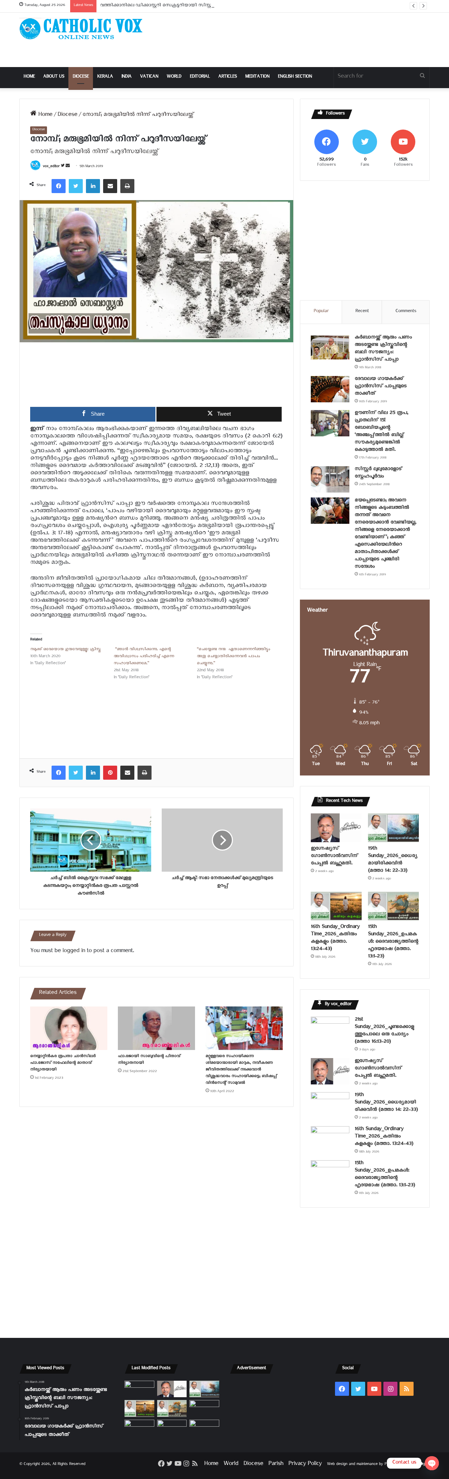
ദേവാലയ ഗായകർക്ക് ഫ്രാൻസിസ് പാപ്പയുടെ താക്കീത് (381, 387)
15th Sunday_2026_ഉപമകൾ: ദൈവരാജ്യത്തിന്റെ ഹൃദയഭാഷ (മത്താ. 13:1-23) (393, 942)
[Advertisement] (295, 40)
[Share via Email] (110, 186)
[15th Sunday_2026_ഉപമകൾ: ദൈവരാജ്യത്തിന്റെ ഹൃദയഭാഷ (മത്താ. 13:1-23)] (393, 906)
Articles (227, 77)
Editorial (200, 77)
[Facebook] (59, 186)
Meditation (257, 77)
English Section (295, 77)
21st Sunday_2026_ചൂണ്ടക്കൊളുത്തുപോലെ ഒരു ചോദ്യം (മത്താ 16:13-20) (384, 1031)
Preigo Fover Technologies (407, 1465)
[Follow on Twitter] (63, 167)
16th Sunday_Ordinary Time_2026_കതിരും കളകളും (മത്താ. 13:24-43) (335, 939)
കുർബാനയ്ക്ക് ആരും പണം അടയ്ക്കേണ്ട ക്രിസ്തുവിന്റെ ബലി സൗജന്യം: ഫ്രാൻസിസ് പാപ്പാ (383, 349)
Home (29, 77)
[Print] (127, 186)
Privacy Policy (305, 1464)
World (174, 77)
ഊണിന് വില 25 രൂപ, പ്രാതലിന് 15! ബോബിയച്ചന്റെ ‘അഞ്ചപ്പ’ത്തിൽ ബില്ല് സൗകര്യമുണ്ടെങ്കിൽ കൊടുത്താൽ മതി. (381, 432)
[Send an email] (68, 167)
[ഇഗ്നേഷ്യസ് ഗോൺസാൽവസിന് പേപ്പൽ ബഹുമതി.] (336, 827)
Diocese (81, 77)
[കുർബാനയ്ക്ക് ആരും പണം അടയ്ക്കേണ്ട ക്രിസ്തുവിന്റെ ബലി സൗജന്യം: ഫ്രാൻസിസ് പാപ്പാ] (330, 348)
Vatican (149, 77)
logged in (73, 952)
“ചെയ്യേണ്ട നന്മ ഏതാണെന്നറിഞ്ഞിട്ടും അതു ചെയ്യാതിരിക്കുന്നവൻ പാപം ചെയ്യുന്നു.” (233, 657)
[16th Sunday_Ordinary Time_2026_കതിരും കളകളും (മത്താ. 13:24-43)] (336, 906)
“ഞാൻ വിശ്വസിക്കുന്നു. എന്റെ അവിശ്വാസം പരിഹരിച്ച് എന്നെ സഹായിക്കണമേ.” (144, 657)
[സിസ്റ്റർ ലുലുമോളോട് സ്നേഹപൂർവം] (330, 479)
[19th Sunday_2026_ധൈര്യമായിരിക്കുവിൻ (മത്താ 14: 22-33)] (393, 827)
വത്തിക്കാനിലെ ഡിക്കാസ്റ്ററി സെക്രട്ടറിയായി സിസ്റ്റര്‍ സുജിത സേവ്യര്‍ (175, 6)
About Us (53, 77)
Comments (405, 312)
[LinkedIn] (93, 186)
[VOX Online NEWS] (84, 28)
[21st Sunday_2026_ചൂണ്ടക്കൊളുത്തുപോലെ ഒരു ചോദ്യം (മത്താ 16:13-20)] (330, 1030)
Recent (362, 312)
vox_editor (51, 167)
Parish (275, 1464)
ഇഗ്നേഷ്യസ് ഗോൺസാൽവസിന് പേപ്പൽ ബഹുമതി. (334, 856)
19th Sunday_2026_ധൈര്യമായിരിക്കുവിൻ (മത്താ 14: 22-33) (392, 860)
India (126, 77)
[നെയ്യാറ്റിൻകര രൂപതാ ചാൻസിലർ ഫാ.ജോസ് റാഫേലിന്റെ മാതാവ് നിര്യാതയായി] (68, 1028)
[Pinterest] (110, 773)
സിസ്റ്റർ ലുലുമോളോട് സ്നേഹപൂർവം (378, 473)
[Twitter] (76, 186)
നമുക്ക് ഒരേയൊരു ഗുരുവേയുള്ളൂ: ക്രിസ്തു (65, 650)
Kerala (105, 77)
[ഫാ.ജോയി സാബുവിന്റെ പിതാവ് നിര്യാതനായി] (156, 1028)
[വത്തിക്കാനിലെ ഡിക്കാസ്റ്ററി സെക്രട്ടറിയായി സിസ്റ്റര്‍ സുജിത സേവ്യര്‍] (172, 1428)
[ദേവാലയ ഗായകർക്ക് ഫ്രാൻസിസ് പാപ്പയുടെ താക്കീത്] (330, 389)
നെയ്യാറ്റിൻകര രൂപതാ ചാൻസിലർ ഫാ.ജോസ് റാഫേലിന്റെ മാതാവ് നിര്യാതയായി (62, 1064)
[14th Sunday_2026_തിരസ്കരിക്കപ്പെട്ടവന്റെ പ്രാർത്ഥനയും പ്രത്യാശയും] (139, 1428)
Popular (321, 312)
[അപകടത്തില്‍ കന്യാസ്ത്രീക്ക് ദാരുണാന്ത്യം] (204, 1428)
